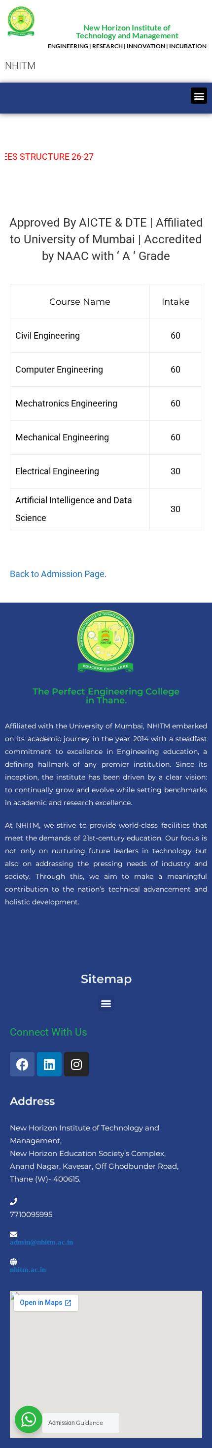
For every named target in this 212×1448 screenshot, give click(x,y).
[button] (199, 95)
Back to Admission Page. (58, 574)
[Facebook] (22, 1064)
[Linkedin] (49, 1064)
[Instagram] (76, 1064)
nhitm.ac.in (28, 1269)
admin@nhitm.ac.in (41, 1241)
